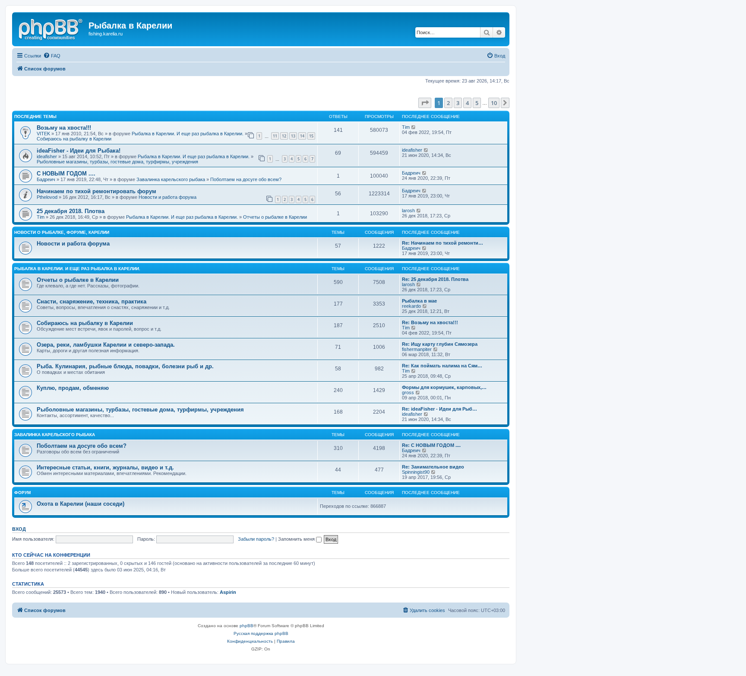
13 (293, 136)
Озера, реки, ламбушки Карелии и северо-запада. (106, 344)
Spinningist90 (416, 472)
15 (311, 136)
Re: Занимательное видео (433, 466)
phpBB (246, 625)
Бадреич (46, 179)
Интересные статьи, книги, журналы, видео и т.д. (105, 467)
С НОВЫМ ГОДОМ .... (66, 173)
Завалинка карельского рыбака (170, 179)
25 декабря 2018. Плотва (70, 211)
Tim (406, 127)
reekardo (411, 306)
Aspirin (228, 592)
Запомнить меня (297, 539)
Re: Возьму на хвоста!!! (430, 322)
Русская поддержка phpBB (261, 633)
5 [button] (476, 103)
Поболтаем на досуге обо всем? (245, 179)
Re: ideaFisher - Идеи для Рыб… (439, 408)
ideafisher (47, 156)
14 (302, 136)
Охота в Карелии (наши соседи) (80, 504)
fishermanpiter (417, 349)
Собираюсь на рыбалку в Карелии (74, 138)
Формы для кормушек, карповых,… (444, 387)
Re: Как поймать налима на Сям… (442, 365)
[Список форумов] (51, 28)
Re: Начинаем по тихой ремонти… (442, 243)
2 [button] (448, 103)
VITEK (43, 133)
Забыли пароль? (256, 539)
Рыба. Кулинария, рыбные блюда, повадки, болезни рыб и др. (125, 366)
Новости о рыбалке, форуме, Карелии (61, 232)
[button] (424, 103)
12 (284, 136)
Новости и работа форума (167, 197)
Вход (19, 529)
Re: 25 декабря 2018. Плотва (435, 279)
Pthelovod (47, 197)
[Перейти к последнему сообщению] (414, 127)
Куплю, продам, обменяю (73, 388)
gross (408, 392)
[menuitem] (51, 56)
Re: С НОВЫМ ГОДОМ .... (431, 445)
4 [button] (467, 103)
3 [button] (457, 103)
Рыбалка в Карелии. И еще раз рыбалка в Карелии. (187, 133)
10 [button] (494, 103)
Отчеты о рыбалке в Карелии (275, 217)
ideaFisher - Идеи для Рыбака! (78, 150)
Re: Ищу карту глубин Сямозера (439, 344)
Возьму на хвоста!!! (64, 127)
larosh (408, 210)
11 (275, 136)
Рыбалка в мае (419, 300)
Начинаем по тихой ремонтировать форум (96, 191)
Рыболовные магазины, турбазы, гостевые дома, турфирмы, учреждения (117, 161)
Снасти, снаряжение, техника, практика (91, 301)
